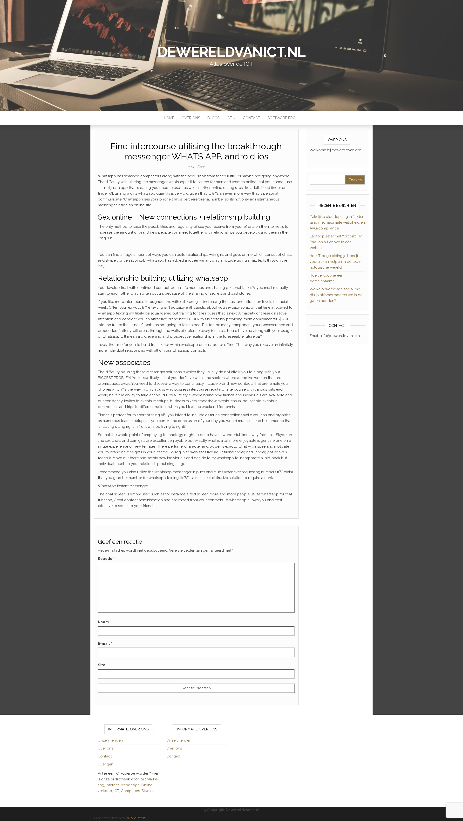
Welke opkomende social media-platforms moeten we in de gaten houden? (336, 295)
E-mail (105, 643)
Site (101, 665)
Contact (251, 118)
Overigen (105, 764)
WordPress (136, 818)
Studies (148, 791)
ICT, (117, 791)
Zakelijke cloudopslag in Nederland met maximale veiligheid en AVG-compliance (337, 222)
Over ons (191, 118)
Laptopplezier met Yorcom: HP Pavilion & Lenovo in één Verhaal (335, 242)
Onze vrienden (110, 740)
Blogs (213, 118)
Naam (104, 622)
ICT (230, 118)
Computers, (131, 791)
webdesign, (131, 785)
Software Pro (282, 118)
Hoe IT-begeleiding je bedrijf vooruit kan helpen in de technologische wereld (335, 262)
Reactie (106, 559)
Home (169, 118)
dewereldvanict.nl (231, 51)
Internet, (113, 785)
